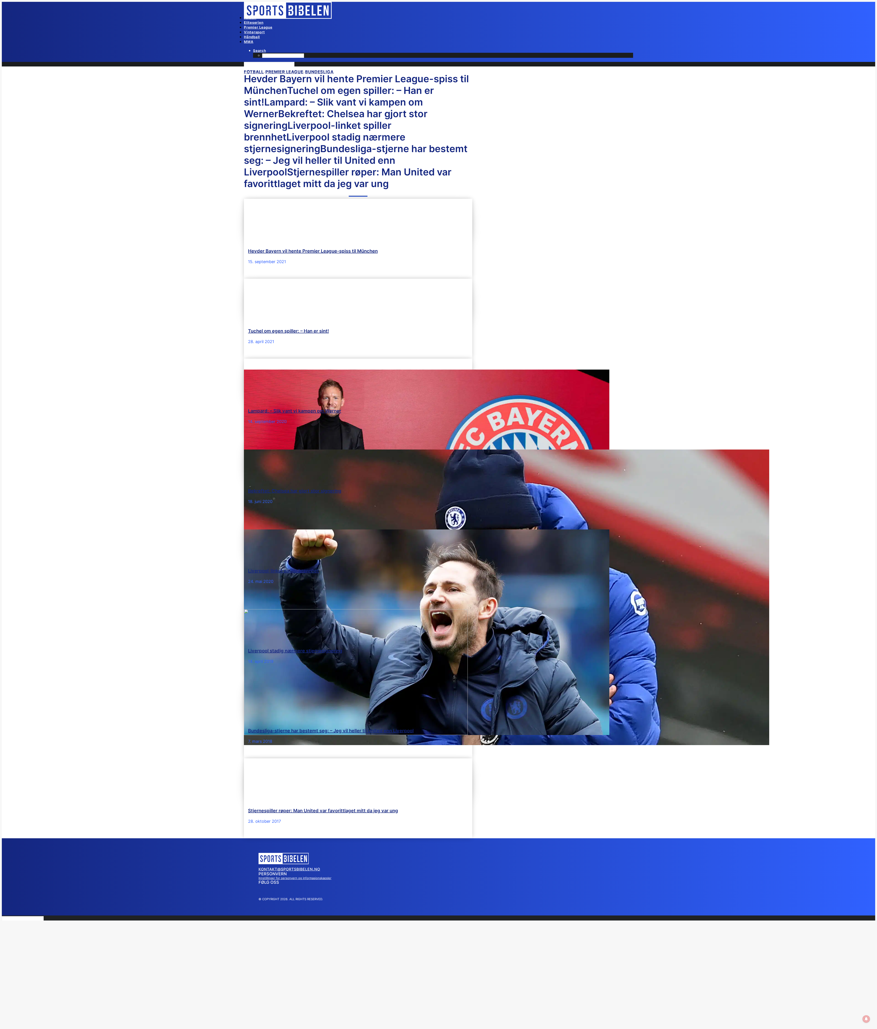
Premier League (258, 27)
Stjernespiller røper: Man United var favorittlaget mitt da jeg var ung (323, 810)
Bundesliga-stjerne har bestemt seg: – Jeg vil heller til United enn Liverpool (331, 730)
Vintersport (254, 32)
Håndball (252, 37)
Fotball (250, 18)
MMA (248, 42)
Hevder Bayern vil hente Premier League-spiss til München (313, 251)
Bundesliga (319, 71)
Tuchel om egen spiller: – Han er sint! (288, 331)
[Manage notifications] (866, 1019)
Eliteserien (253, 22)
